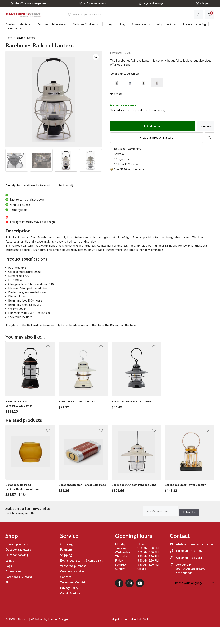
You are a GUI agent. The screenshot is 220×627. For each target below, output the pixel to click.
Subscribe (189, 512)
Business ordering (194, 24)
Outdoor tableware (50, 24)
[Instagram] (129, 583)
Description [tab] (13, 185)
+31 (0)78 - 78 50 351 (188, 558)
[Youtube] (140, 583)
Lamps (109, 24)
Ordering (66, 544)
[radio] (117, 82)
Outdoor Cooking (84, 24)
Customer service (72, 571)
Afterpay (204, 3)
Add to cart (154, 126)
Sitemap (23, 619)
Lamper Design (58, 619)
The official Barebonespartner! (31, 3)
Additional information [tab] (38, 185)
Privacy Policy (69, 588)
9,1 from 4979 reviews (94, 3)
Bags (123, 24)
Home (9, 37)
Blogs (9, 582)
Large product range (153, 3)
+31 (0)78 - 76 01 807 (188, 551)
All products (165, 24)
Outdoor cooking (17, 555)
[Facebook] (119, 583)
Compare (206, 126)
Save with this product (130, 169)
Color (113, 73)
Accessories (139, 24)
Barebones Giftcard (19, 577)
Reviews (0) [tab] (66, 185)
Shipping (66, 555)
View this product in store (156, 138)
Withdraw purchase (73, 566)
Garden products (17, 24)
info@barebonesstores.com (194, 544)
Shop (20, 37)
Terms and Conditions (75, 582)
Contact (13, 28)
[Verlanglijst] (198, 14)
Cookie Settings (70, 593)
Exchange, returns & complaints (81, 560)
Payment (66, 549)
